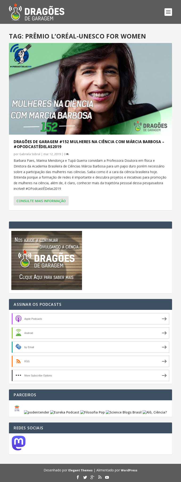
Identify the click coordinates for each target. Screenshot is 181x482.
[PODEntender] (36, 412)
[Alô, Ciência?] (155, 412)
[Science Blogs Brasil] (124, 412)
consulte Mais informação (41, 201)
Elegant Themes (80, 470)
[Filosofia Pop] (92, 412)
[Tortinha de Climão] (17, 412)
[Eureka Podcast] (64, 412)
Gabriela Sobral (29, 154)
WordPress (129, 470)
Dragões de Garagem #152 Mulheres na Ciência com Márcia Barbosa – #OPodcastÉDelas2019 (89, 144)
